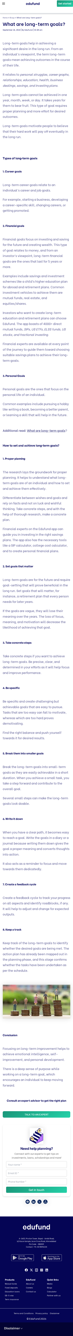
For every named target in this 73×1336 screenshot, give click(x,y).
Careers (29, 1287)
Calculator (52, 1291)
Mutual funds (11, 1283)
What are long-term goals (46, 430)
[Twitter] (31, 1270)
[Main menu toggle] (3, 3)
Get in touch (36, 1190)
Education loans (12, 1291)
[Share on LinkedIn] (33, 1202)
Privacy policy (41, 1313)
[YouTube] (36, 1270)
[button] (65, 3)
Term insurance (12, 1299)
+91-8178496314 (40, 1247)
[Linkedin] (46, 1270)
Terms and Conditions (23, 1313)
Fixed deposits (11, 1287)
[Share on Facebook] (27, 1202)
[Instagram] (41, 1270)
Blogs (12, 17)
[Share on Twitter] (39, 1202)
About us (30, 1283)
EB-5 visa (9, 1295)
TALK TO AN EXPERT (37, 1114)
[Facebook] (26, 1270)
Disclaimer (54, 1313)
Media (49, 1283)
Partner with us (53, 1295)
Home (5, 17)
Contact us (31, 1291)
